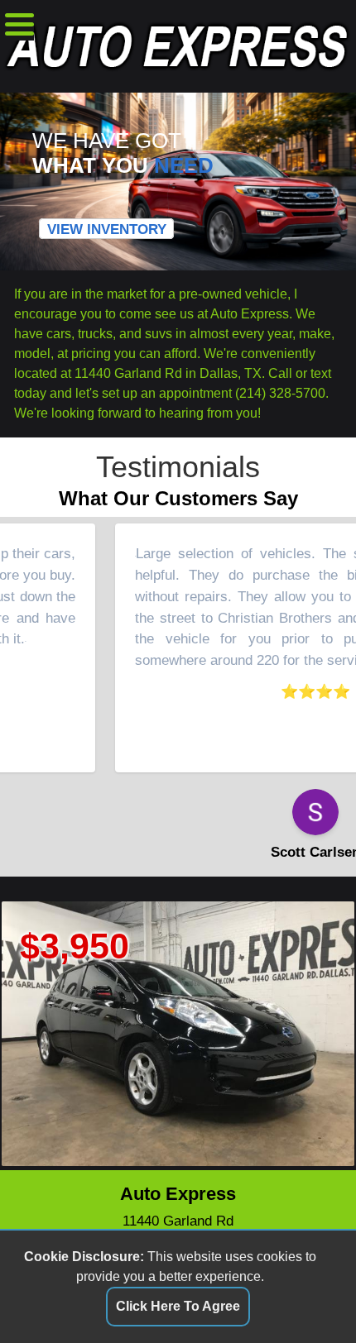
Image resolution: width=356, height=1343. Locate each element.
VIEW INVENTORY (106, 229)
